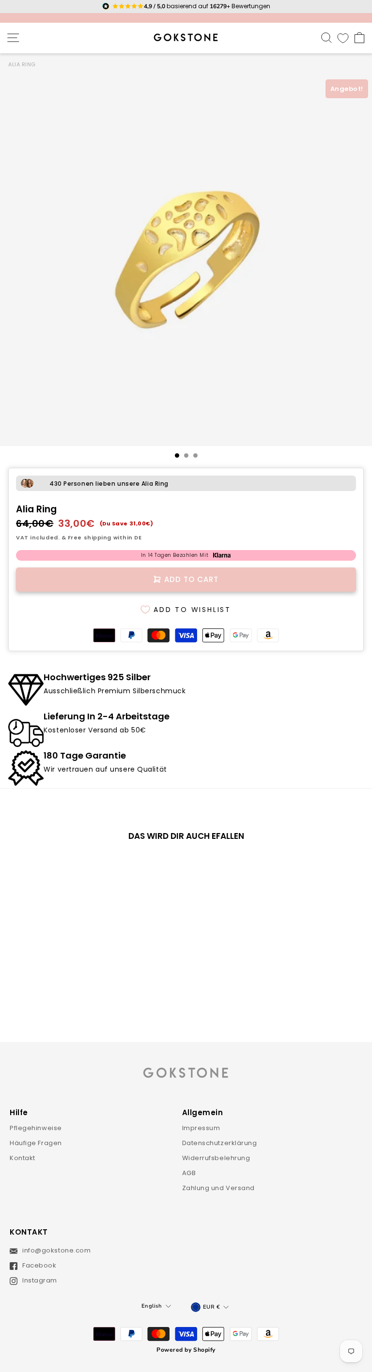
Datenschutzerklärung (219, 1143)
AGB (189, 1173)
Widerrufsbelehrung (216, 1158)
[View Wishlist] (343, 38)
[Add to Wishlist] (135, 865)
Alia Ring (22, 64)
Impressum (201, 1128)
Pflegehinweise (36, 1128)
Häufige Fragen (36, 1143)
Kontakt (22, 1158)
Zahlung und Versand (218, 1188)
